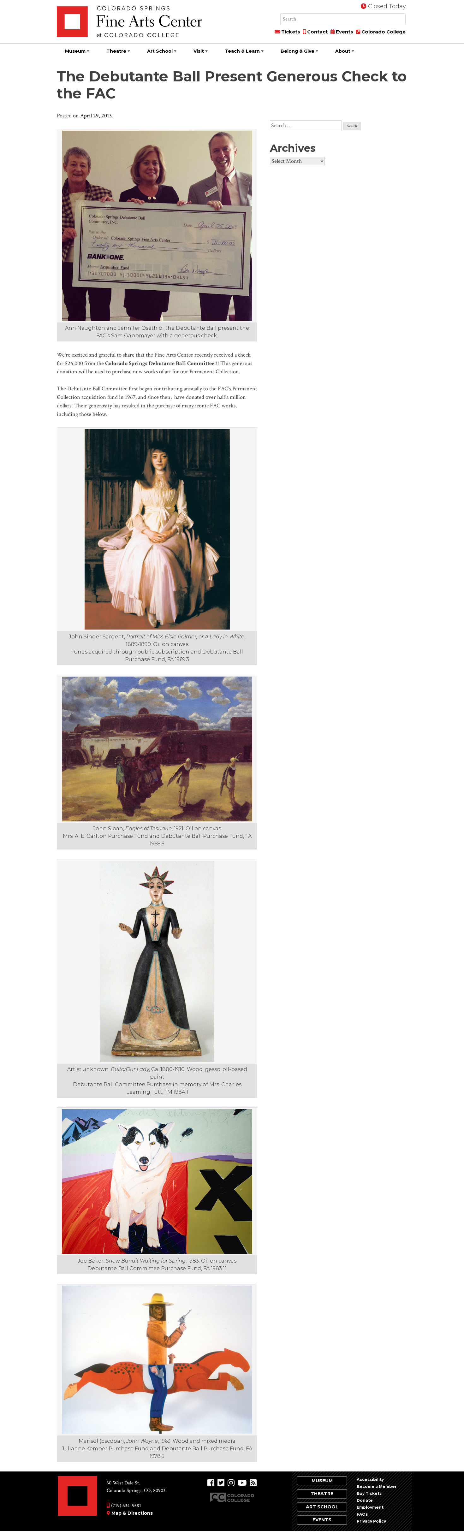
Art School (160, 51)
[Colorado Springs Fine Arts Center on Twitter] (221, 1483)
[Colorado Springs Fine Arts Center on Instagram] (231, 1483)
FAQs (362, 1514)
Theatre (116, 51)
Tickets (290, 32)
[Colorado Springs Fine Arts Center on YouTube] (242, 1483)
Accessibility (370, 1479)
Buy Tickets (369, 1493)
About (342, 51)
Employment (370, 1507)
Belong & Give (297, 51)
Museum (75, 51)
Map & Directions (132, 1513)
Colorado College (383, 32)
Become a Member (377, 1486)
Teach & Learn (242, 51)
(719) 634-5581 (125, 1505)
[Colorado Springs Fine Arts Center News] (253, 1483)
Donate (365, 1500)
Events (344, 32)
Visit (198, 51)
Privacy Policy (371, 1521)
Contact (317, 32)
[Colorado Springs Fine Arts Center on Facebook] (210, 1483)
